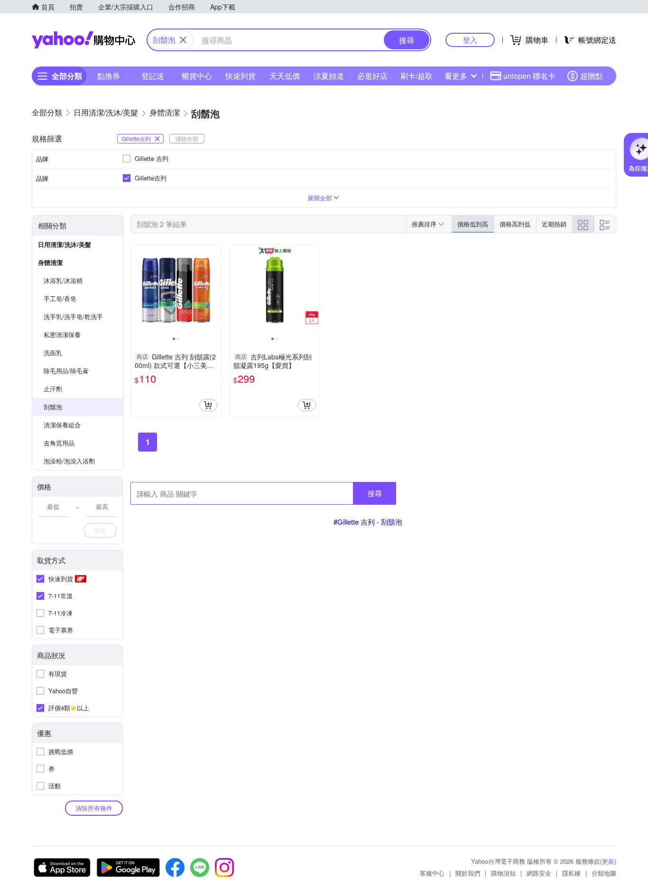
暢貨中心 (197, 75)
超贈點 (591, 75)
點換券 (108, 75)
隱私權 (571, 872)
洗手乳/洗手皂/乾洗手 (73, 316)
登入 (470, 40)
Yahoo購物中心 (83, 39)
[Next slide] (215, 290)
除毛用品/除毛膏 (66, 370)
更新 (608, 861)
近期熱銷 (554, 223)
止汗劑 (53, 388)
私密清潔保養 (62, 334)
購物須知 (503, 872)
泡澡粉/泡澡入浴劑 (69, 460)
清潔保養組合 (62, 424)
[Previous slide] (137, 290)
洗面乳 (53, 352)
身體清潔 (50, 262)
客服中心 (432, 872)
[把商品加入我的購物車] (208, 405)
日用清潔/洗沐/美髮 (64, 244)
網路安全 (539, 872)
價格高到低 (515, 223)
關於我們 (467, 872)
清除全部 (187, 138)
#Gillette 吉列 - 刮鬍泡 (367, 522)
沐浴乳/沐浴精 (63, 280)
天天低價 (284, 75)
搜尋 (375, 493)
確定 (100, 530)
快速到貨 (240, 75)
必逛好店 (372, 75)
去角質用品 (59, 442)
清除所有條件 (93, 807)
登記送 (152, 75)
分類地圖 (604, 872)
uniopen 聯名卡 (529, 75)
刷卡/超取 (416, 75)
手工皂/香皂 (60, 298)
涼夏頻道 (329, 75)
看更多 (455, 75)
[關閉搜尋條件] (183, 40)
